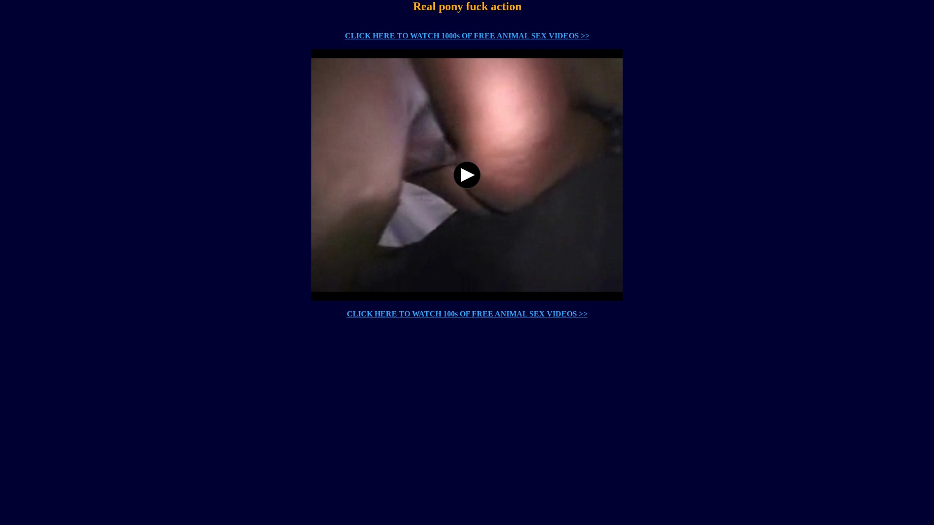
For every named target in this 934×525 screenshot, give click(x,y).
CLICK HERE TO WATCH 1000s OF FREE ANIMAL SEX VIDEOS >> (467, 36)
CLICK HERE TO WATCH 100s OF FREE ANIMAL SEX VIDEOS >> (467, 314)
